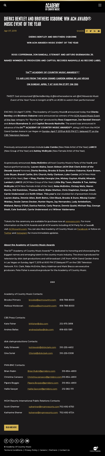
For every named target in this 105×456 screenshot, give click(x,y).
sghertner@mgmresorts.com (44, 406)
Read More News (11, 428)
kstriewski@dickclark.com (42, 347)
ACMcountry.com (18, 229)
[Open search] (5, 5)
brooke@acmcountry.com (42, 300)
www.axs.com (73, 221)
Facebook (82, 229)
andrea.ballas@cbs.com (41, 329)
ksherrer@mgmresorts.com (43, 412)
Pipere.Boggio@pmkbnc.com (43, 383)
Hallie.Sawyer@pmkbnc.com (42, 389)
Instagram (22, 233)
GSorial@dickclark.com (41, 353)
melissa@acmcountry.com (43, 306)
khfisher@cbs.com (38, 323)
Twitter (8, 233)
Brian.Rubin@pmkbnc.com (41, 371)
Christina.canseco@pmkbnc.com (45, 377)
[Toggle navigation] (100, 5)
